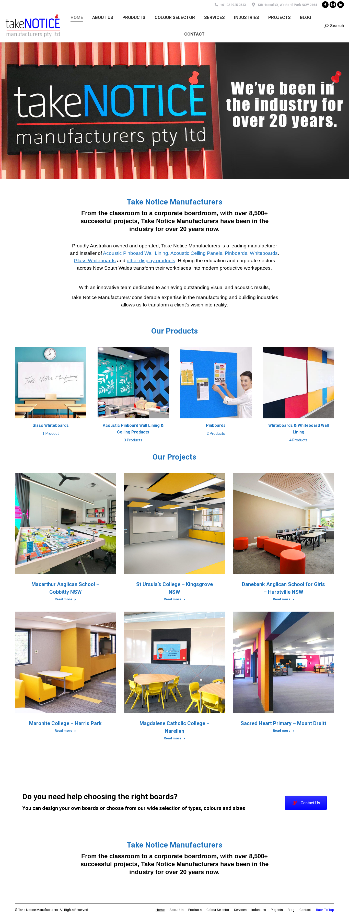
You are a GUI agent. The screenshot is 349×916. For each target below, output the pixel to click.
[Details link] (72, 523)
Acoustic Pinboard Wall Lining (135, 253)
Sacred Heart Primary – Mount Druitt (283, 723)
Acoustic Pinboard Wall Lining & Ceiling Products (133, 432)
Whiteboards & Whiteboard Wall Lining (298, 432)
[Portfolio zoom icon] (58, 523)
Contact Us (310, 802)
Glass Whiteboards (95, 260)
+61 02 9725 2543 (233, 5)
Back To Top (325, 910)
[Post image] (65, 523)
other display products (151, 260)
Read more (63, 599)
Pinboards (236, 253)
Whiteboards (264, 253)
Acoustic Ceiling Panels (196, 253)
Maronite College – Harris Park (65, 723)
